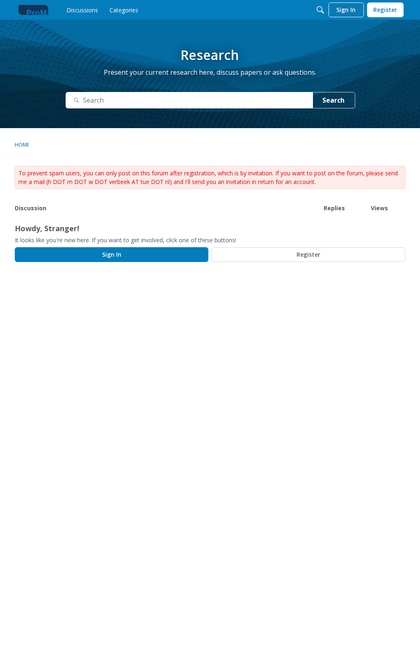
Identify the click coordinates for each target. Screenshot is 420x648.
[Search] (320, 9)
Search (333, 100)
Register (308, 254)
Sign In (111, 254)
